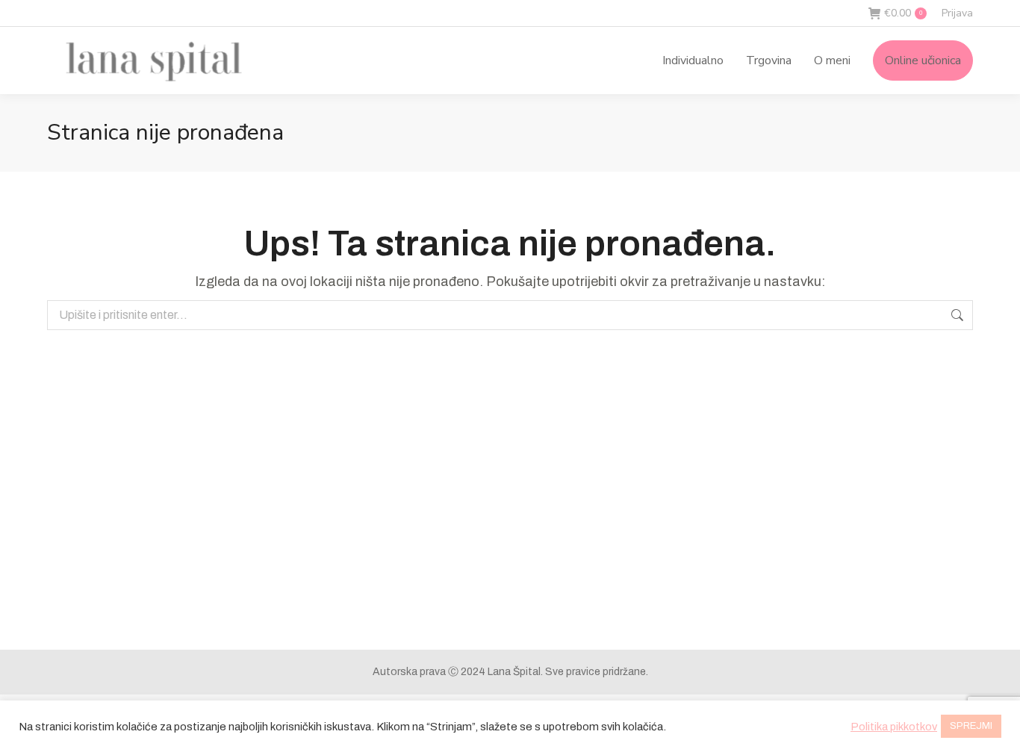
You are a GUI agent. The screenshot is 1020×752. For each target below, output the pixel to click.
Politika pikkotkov (893, 727)
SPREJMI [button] (971, 726)
